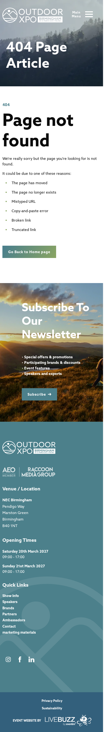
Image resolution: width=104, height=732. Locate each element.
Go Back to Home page (29, 252)
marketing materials (19, 632)
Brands (8, 608)
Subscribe (37, 394)
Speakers (9, 602)
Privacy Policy (52, 701)
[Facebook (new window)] (20, 659)
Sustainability (52, 708)
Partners (9, 614)
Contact (9, 626)
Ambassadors (13, 620)
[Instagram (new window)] (8, 659)
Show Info (10, 596)
